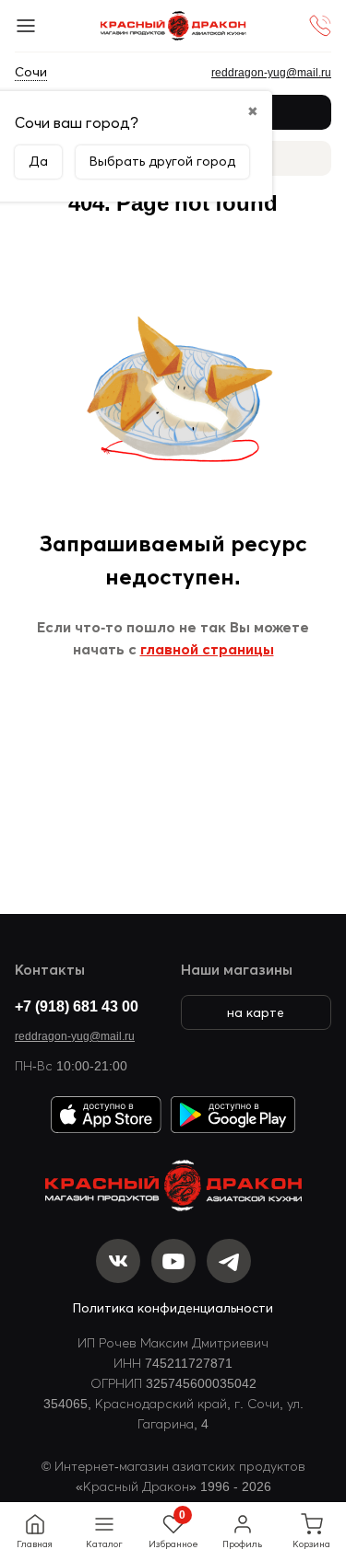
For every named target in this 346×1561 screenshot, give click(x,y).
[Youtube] (173, 1261)
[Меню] (26, 25)
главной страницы (207, 649)
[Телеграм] (229, 1261)
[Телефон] (320, 25)
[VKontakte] (118, 1261)
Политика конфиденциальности (173, 1308)
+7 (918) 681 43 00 (76, 1006)
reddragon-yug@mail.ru (75, 1036)
